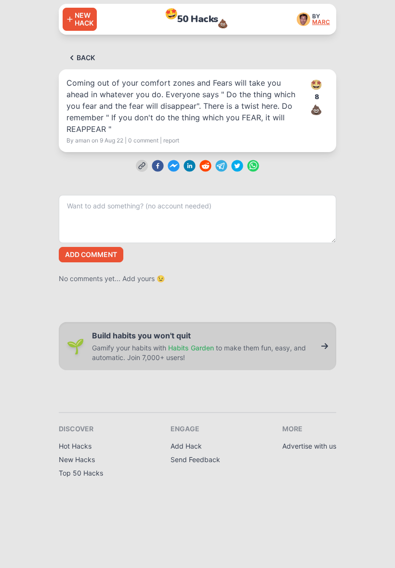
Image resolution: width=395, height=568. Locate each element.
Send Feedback (195, 459)
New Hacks (77, 459)
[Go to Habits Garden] (325, 346)
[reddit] (205, 166)
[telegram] (221, 166)
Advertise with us (309, 446)
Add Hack (186, 446)
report (171, 140)
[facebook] (158, 166)
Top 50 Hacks (81, 473)
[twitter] (237, 166)
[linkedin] (190, 166)
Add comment (91, 254)
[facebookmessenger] (174, 166)
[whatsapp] (253, 166)
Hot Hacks (75, 446)
